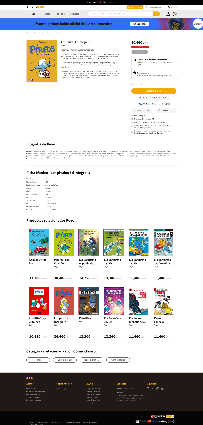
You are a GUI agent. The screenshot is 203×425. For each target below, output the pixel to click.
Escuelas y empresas (135, 7)
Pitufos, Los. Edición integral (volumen (62, 265)
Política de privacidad (93, 394)
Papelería (60, 14)
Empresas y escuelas (33, 400)
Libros (47, 14)
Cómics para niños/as (44, 33)
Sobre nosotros (31, 389)
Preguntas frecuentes (93, 389)
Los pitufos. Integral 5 (61, 320)
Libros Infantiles (31, 33)
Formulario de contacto (125, 388)
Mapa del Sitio (55, 422)
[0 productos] (175, 15)
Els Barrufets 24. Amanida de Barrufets (162, 263)
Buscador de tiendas (33, 394)
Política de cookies (92, 397)
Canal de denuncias (93, 400)
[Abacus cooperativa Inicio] (36, 8)
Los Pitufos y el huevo (37, 320)
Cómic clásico (58, 33)
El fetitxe (85, 318)
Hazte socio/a (61, 389)
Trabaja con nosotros (33, 397)
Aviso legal (90, 403)
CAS (175, 7)
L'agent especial (159, 320)
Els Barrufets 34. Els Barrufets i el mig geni (112, 323)
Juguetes (74, 14)
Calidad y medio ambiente (35, 391)
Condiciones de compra (94, 391)
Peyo (63, 45)
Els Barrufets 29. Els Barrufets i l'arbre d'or (137, 265)
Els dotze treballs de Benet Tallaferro (136, 323)
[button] (168, 14)
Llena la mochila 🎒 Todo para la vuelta (101, 2)
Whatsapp (120, 392)
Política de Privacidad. (128, 400)
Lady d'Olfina (38, 260)
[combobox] (113, 13)
